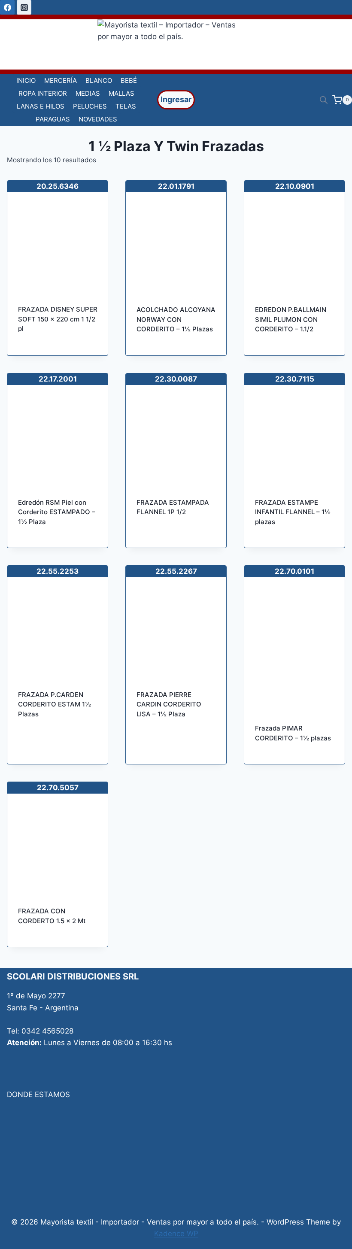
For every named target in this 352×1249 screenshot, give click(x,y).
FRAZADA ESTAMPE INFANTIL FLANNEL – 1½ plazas (293, 512)
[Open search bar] (323, 100)
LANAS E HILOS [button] (40, 106)
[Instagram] (24, 7)
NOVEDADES (98, 119)
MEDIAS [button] (88, 93)
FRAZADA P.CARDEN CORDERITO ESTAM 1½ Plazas (54, 704)
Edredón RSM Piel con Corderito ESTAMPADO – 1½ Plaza (56, 512)
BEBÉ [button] (129, 80)
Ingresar (176, 99)
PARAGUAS (53, 119)
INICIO (26, 80)
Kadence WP (176, 1233)
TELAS (125, 106)
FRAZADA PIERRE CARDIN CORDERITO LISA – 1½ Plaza (169, 704)
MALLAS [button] (121, 93)
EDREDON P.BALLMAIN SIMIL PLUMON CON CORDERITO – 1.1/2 (290, 319)
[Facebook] (7, 7)
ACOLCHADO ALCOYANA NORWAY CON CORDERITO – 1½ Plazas (176, 319)
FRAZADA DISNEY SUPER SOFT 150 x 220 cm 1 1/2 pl (57, 319)
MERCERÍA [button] (60, 80)
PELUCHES (90, 106)
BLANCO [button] (98, 80)
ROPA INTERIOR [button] (42, 93)
